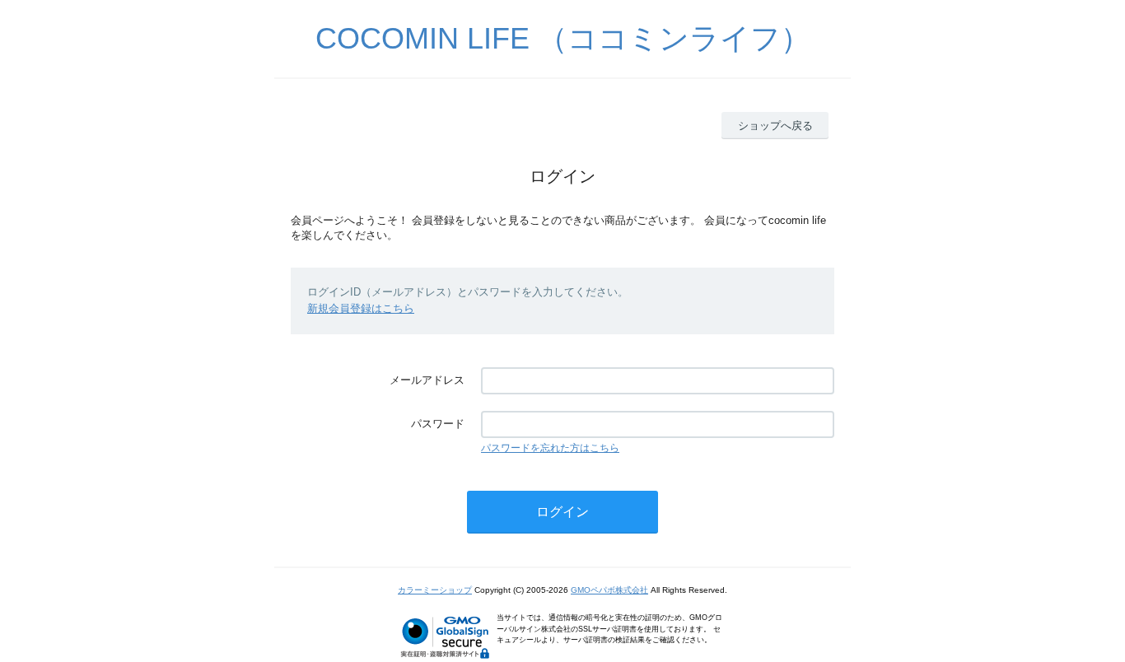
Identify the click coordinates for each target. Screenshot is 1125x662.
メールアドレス (427, 380)
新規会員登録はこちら (360, 308)
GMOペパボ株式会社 (609, 589)
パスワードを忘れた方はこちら (550, 448)
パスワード (437, 423)
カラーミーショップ (435, 589)
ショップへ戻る (775, 125)
